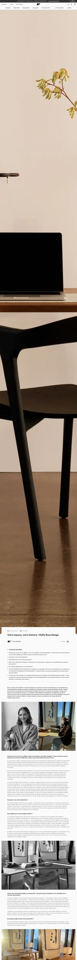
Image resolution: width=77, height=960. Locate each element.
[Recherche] (68, 4)
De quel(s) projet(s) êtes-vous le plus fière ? (21, 666)
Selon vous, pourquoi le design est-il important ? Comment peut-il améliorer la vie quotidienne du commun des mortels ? (38, 663)
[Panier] (74, 4)
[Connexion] (71, 4)
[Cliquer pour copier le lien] (68, 641)
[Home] (38, 4)
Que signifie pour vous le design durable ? (20, 659)
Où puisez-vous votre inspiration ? (18, 657)
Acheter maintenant (53, 1)
